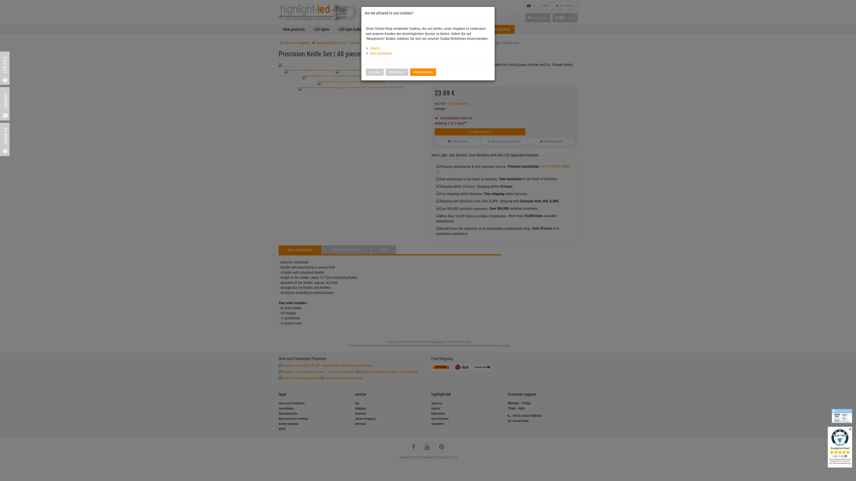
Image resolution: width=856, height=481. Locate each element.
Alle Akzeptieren (423, 72)
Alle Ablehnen (396, 72)
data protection (381, 53)
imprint (375, 48)
